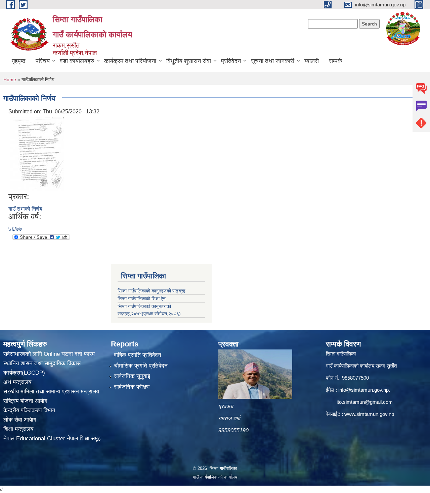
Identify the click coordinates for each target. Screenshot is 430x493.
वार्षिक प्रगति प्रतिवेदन (137, 355)
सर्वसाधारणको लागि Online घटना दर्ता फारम (49, 354)
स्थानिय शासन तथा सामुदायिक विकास (42, 363)
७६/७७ (15, 229)
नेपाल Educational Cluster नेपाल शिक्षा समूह (51, 438)
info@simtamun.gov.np (363, 390)
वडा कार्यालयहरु (77, 61)
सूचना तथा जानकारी (272, 61)
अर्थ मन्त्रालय (17, 382)
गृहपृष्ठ (19, 61)
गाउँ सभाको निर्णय (25, 209)
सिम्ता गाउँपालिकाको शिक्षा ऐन (142, 298)
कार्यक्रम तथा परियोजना (130, 61)
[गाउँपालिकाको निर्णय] (37, 153)
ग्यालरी (311, 61)
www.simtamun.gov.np (369, 414)
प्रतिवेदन (231, 61)
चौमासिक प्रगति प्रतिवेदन (141, 366)
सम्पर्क (335, 61)
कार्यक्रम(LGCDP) (24, 373)
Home (9, 79)
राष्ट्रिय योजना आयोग (25, 401)
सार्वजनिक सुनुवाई (132, 376)
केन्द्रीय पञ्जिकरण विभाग (29, 410)
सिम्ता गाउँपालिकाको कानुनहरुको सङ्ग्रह (151, 290)
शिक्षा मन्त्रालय (18, 429)
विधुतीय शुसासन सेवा (188, 61)
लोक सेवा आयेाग (19, 420)
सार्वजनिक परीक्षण (131, 387)
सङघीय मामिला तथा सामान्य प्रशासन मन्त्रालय (51, 391)
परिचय (43, 61)
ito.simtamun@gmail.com (365, 402)
